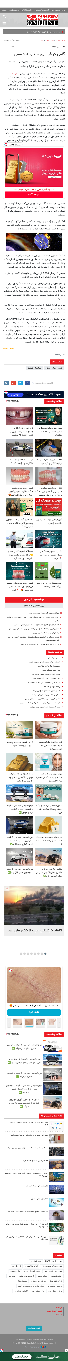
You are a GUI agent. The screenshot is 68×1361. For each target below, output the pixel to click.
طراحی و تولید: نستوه (32, 1346)
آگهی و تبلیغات (26, 10)
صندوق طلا (22, 1281)
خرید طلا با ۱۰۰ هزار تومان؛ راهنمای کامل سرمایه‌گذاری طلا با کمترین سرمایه (27, 1225)
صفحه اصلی (60, 40)
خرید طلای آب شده (32, 1271)
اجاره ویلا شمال (31, 1266)
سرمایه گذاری (34, 194)
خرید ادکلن (16, 1266)
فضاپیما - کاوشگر (34, 368)
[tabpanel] (34, 911)
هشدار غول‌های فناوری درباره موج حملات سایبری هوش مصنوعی (36, 624)
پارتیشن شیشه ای (55, 1286)
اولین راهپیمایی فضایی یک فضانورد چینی (46, 678)
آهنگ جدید (42, 1276)
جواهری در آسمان (54, 658)
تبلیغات (59, 1314)
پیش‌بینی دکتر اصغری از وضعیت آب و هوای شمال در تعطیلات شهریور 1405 (26, 1174)
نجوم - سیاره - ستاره (53, 368)
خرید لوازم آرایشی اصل (53, 1271)
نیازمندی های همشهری (41, 10)
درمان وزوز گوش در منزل (39, 1198)
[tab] (34, 600)
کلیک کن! (34, 1012)
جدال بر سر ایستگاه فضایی (51, 670)
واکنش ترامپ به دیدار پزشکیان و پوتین (45, 633)
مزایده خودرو (15, 1271)
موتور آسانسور (35, 1261)
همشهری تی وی (14, 10)
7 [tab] (24, 954)
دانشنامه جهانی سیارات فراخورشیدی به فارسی (44, 662)
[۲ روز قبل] (56, 1126)
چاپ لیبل (11, 1276)
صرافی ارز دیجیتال (38, 1281)
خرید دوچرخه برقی (26, 1276)
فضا (42, 40)
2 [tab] (42, 954)
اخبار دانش (50, 40)
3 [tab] (38, 954)
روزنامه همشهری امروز (58, 10)
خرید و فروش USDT (53, 1261)
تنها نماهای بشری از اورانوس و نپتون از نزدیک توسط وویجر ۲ (39, 703)
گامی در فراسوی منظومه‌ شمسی (39, 54)
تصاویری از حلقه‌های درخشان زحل (48, 666)
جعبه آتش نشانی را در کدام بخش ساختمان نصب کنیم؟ (29, 1135)
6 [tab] (28, 954)
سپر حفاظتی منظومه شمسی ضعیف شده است (44, 682)
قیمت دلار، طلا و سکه (54, 1311)
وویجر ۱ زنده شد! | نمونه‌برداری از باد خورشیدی (44, 707)
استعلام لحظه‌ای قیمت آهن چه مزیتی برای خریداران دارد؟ (28, 1148)
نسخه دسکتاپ (34, 1328)
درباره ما (59, 1307)
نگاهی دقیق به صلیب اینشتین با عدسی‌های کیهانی (42, 699)
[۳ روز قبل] (56, 1151)
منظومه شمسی (12, 74)
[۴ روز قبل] (56, 1215)
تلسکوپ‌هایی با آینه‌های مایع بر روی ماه (46, 690)
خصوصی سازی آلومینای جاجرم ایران (35, 1160)
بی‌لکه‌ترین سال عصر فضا (51, 686)
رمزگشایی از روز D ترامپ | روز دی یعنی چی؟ (44, 613)
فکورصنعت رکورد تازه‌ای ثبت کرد (37, 1186)
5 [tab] (31, 954)
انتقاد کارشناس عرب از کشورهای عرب (34, 930)
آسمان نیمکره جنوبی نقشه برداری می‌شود (46, 695)
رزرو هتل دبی (38, 1291)
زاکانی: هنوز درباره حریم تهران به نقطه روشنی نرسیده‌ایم (40, 644)
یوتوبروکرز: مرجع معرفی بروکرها (31, 1286)
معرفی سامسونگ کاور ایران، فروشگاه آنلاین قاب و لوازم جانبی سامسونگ (26, 1238)
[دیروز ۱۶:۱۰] (34, 905)
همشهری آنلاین (43, 20)
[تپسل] (5, 144)
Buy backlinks (56, 1281)
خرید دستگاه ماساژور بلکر (52, 1266)
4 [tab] (35, 954)
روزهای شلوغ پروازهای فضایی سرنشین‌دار (46, 674)
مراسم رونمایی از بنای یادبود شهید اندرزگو (44, 31)
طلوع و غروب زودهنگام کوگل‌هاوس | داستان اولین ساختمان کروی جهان (34, 628)
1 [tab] (45, 954)
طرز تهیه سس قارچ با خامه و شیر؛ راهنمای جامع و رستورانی (27, 1211)
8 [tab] (21, 954)
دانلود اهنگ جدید (55, 1291)
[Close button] (66, 1350)
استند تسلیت (56, 1276)
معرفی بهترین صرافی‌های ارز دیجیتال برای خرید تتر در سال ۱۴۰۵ (28, 1124)
